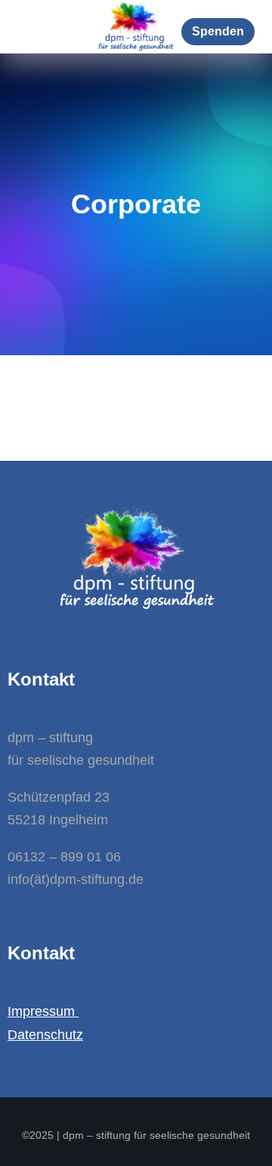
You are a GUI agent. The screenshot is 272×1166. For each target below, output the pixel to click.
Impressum (43, 1011)
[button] (218, 31)
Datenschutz (45, 1034)
